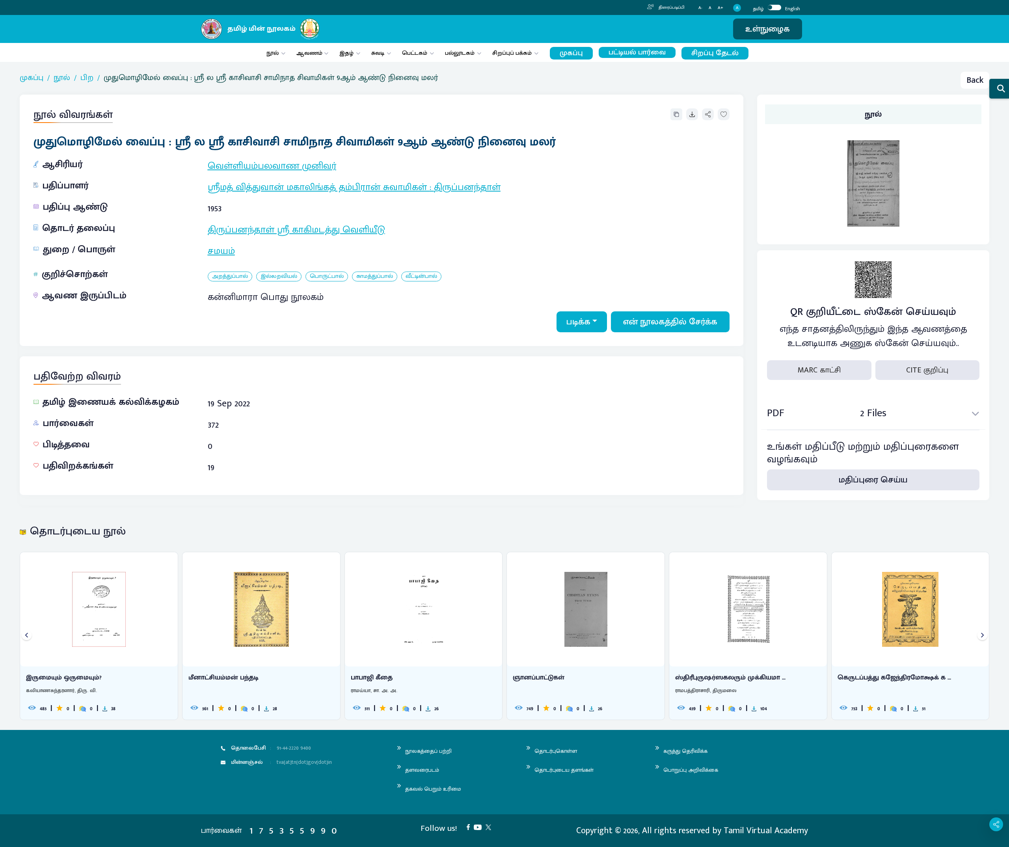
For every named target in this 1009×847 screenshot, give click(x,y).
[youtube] (480, 826)
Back (974, 80)
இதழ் (346, 53)
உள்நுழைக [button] (767, 29)
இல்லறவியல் (279, 276)
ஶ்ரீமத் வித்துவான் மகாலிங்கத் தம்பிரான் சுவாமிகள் (319, 187)
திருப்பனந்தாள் (467, 187)
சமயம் (221, 251)
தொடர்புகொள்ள (555, 751)
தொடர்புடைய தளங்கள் (564, 770)
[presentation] (27, 636)
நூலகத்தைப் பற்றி (428, 751)
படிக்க (578, 322)
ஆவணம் (310, 53)
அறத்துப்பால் (230, 276)
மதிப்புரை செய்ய (873, 480)
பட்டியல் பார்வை (637, 52)
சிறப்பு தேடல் (715, 53)
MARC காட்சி (819, 370)
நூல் (272, 53)
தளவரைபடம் (422, 770)
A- (700, 8)
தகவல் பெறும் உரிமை (433, 789)
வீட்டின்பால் (421, 276)
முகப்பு (571, 53)
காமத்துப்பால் (374, 276)
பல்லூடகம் (460, 53)
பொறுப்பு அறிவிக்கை (690, 770)
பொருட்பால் (327, 276)
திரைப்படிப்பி (671, 7)
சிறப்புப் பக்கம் (512, 53)
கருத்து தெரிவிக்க (685, 751)
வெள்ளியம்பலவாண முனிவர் (272, 166)
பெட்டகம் (414, 53)
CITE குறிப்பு (927, 370)
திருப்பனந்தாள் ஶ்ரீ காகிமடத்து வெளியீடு (296, 230)
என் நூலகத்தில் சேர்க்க (670, 322)
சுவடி (377, 53)
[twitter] (490, 826)
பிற (86, 78)
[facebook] (470, 826)
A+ (720, 8)
